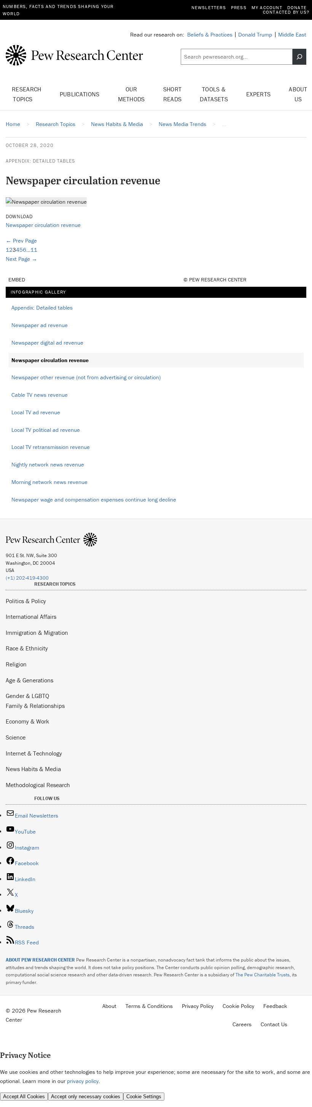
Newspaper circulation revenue (43, 224)
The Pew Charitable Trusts (263, 974)
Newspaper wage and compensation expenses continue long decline (93, 499)
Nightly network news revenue (47, 464)
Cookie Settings (143, 1096)
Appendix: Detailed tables (40, 161)
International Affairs (31, 616)
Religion (16, 664)
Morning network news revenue (49, 482)
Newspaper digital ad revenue (47, 342)
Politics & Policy (26, 601)
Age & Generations (29, 680)
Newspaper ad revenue (39, 325)
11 (33, 249)
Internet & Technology (34, 753)
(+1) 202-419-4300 (27, 578)
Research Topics (26, 94)
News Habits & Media (33, 769)
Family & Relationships (35, 705)
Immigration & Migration (37, 632)
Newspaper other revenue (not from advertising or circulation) (86, 377)
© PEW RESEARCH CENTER (215, 279)
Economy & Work (27, 721)
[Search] (299, 57)
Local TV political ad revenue (45, 429)
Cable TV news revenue (39, 394)
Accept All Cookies (24, 1096)
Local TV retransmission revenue (50, 446)
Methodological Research (38, 785)
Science (15, 737)
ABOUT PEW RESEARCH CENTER (40, 960)
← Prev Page (21, 240)
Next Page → (21, 258)
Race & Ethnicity (27, 648)
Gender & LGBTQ (27, 696)
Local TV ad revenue (35, 412)
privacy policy (83, 1081)
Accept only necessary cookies (85, 1096)
